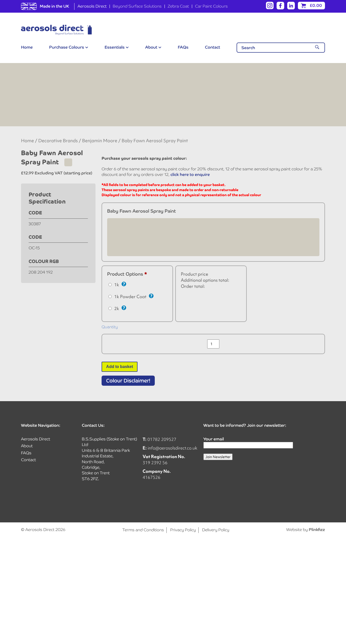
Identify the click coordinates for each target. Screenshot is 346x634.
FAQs (183, 47)
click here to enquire (190, 174)
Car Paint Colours (211, 6)
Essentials (115, 47)
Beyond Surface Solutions (137, 6)
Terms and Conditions (143, 530)
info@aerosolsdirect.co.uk (172, 448)
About (151, 47)
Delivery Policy (215, 530)
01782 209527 (161, 439)
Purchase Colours (66, 47)
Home (27, 47)
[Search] (317, 48)
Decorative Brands (58, 141)
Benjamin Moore (99, 141)
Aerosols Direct (92, 6)
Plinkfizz (317, 529)
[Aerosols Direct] (56, 30)
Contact (212, 47)
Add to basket (119, 366)
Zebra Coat (178, 6)
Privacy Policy (183, 530)
